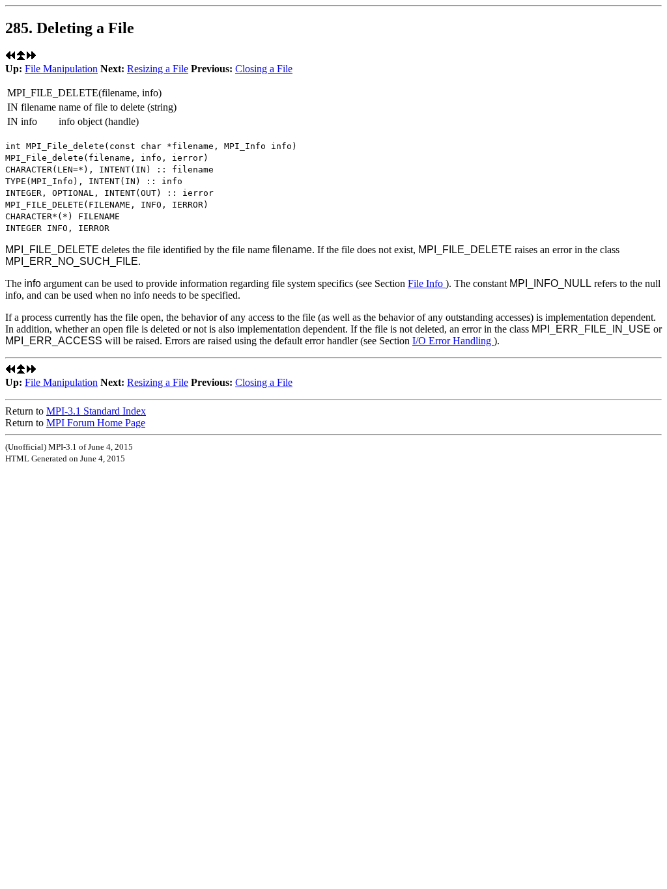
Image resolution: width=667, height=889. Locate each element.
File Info (427, 283)
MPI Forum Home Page (95, 422)
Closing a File (263, 68)
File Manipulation (61, 68)
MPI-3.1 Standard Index (96, 411)
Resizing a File (157, 68)
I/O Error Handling (453, 340)
